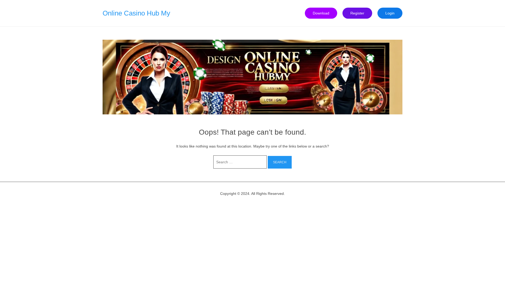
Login (390, 13)
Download (321, 13)
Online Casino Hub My (136, 13)
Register (357, 13)
